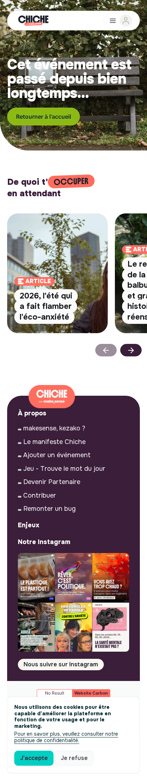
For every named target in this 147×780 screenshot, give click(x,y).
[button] (131, 350)
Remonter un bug (49, 509)
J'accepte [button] (34, 758)
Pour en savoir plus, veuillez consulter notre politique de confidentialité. (66, 737)
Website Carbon (91, 693)
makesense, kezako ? (54, 428)
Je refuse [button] (74, 758)
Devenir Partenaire (51, 482)
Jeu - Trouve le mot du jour (64, 469)
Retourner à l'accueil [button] (43, 116)
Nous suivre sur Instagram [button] (61, 664)
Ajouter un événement (57, 455)
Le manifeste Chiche (54, 442)
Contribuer (39, 495)
